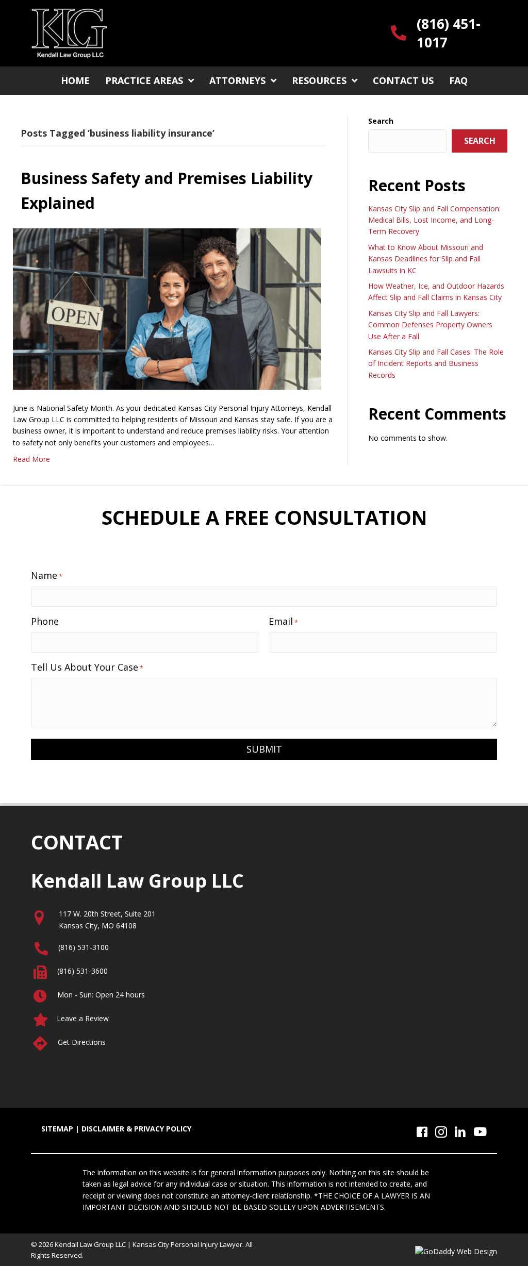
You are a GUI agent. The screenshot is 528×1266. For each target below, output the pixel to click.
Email (283, 621)
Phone (45, 621)
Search (380, 121)
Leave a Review (83, 1018)
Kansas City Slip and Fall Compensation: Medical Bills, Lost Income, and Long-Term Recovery (434, 220)
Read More (31, 459)
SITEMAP (57, 1129)
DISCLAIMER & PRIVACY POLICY (136, 1129)
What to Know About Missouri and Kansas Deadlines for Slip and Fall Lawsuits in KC (425, 258)
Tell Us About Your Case (87, 667)
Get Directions (82, 1042)
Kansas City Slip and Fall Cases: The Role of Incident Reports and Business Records (436, 363)
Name (46, 575)
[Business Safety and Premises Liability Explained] (167, 308)
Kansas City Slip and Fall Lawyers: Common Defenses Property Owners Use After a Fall (430, 324)
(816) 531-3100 (83, 947)
